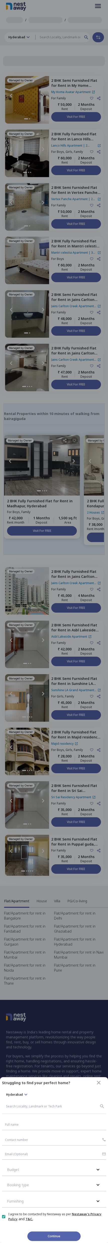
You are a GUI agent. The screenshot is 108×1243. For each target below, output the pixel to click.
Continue (54, 1236)
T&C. (29, 1219)
